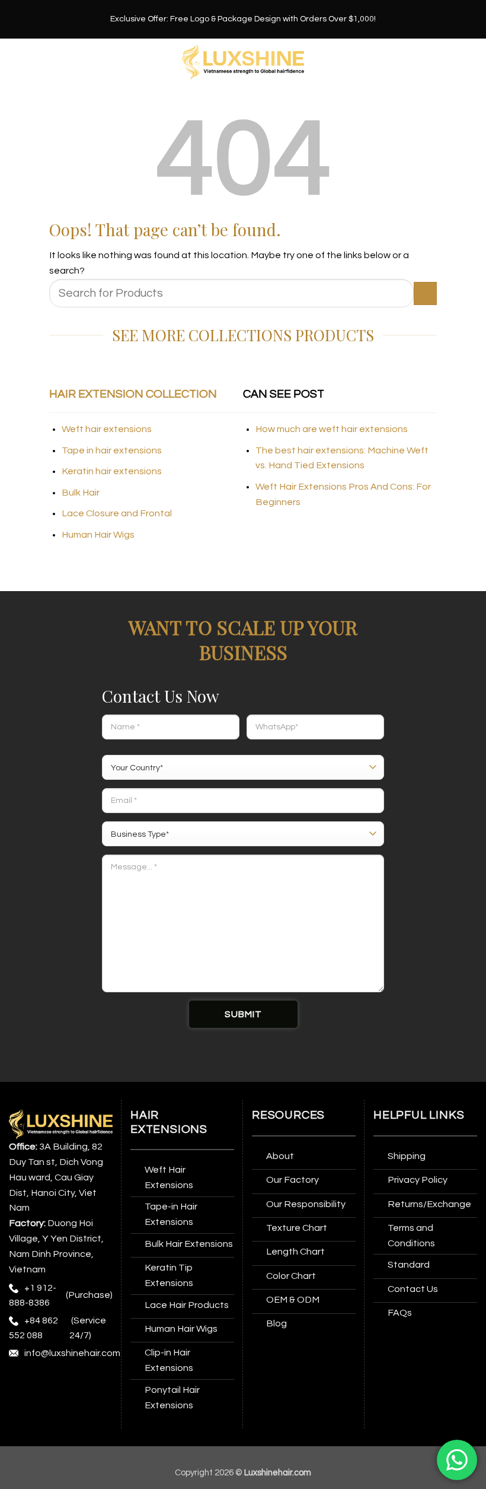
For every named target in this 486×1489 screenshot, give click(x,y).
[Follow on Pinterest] (19, 1407)
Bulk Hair (81, 492)
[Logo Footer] (61, 1123)
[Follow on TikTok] (64, 1384)
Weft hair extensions (107, 429)
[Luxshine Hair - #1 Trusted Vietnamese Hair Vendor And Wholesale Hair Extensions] (243, 62)
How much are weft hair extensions (331, 429)
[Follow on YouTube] (64, 1407)
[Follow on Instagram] (41, 1384)
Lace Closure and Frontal (117, 513)
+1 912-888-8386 (32, 1295)
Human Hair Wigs (98, 534)
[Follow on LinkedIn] (41, 1407)
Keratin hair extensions (112, 471)
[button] (16, 62)
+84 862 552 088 (33, 1328)
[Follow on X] (86, 1384)
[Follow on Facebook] (19, 1384)
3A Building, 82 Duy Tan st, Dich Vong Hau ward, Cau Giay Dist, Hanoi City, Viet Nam (56, 1177)
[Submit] (425, 293)
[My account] (471, 62)
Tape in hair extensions (112, 450)
